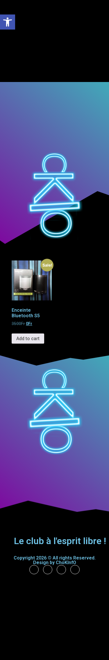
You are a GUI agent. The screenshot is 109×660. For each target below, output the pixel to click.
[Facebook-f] (34, 569)
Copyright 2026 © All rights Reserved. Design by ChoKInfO (55, 560)
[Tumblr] (47, 569)
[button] (97, 28)
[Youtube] (75, 569)
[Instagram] (61, 569)
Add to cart (28, 338)
